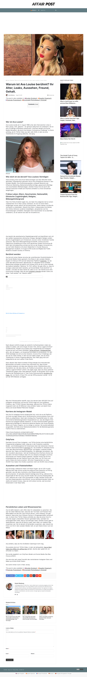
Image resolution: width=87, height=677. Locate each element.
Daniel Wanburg (11, 95)
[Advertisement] (43, 23)
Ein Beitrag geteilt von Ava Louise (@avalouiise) (30, 341)
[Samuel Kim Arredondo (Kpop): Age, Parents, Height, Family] (70, 167)
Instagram (43, 261)
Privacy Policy (15, 669)
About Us (10, 669)
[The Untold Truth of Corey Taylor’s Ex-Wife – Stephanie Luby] (70, 148)
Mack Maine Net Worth (67, 139)
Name (7, 648)
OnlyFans (27, 448)
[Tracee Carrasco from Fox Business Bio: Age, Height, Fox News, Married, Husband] (70, 187)
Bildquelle (8, 173)
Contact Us (21, 669)
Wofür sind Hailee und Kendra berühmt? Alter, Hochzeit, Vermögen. (46, 618)
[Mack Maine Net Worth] (70, 130)
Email (7, 653)
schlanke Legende (35, 271)
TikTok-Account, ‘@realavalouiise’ (40, 350)
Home (8, 80)
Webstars (12, 80)
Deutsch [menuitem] (52, 673)
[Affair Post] (43, 4)
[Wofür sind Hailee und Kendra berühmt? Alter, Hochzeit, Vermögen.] (46, 610)
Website (32, 653)
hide (36, 104)
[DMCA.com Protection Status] (79, 669)
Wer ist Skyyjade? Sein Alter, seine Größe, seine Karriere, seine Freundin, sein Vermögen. (30, 618)
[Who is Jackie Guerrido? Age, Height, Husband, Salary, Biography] (70, 111)
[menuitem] (34, 10)
